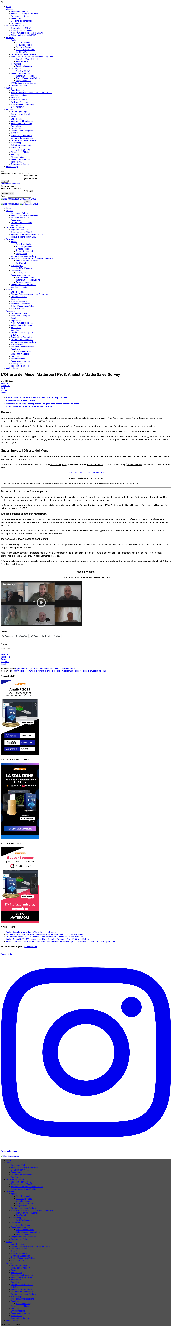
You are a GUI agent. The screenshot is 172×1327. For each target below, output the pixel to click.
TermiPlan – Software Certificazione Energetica (32, 57)
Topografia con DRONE (21, 28)
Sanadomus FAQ (23, 150)
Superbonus (16, 119)
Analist (14, 40)
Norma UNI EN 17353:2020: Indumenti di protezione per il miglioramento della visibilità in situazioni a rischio (58, 671)
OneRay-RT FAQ (23, 71)
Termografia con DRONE (21, 30)
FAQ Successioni (23, 80)
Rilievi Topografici (24, 45)
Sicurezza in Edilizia (20, 152)
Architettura (16, 126)
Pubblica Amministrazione (22, 145)
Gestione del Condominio (22, 138)
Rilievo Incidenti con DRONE (23, 35)
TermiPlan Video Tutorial (27, 59)
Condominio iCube (19, 95)
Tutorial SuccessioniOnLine (28, 78)
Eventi (13, 116)
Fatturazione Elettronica (21, 135)
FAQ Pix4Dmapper (24, 66)
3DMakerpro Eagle (19, 111)
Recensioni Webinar (20, 11)
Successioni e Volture (20, 73)
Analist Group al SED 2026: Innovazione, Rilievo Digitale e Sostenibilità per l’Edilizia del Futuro (47, 939)
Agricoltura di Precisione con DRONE (27, 33)
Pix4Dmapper (17, 64)
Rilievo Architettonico (25, 49)
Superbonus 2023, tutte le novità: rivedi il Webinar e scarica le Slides (45, 668)
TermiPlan (15, 97)
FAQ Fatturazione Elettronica (23, 83)
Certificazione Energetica (22, 131)
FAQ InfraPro (21, 52)
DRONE (14, 133)
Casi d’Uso (16, 128)
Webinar (9, 9)
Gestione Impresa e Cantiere (23, 54)
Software (10, 37)
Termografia (16, 162)
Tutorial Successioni (25, 76)
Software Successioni (20, 102)
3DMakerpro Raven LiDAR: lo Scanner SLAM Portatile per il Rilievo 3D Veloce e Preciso (44, 937)
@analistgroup (30, 946)
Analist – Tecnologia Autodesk (24, 14)
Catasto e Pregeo (24, 47)
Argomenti (10, 109)
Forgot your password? (11, 184)
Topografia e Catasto (20, 164)
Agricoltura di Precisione (22, 121)
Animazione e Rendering (21, 123)
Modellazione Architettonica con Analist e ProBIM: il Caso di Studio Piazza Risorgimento (45, 934)
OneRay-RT (16, 69)
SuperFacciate (17, 90)
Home (8, 6)
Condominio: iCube (19, 85)
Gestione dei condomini (21, 21)
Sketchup (15, 154)
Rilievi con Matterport (20, 114)
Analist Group (12, 166)
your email (28, 191)
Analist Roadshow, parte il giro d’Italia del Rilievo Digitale (31, 932)
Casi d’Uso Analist (24, 42)
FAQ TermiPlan (22, 61)
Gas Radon (16, 23)
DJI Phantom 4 (17, 107)
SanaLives (15, 147)
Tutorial (9, 88)
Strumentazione (18, 157)
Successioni (16, 18)
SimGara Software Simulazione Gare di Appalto (31, 92)
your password (30, 178)
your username (30, 176)
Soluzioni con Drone (20, 16)
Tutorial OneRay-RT (19, 100)
